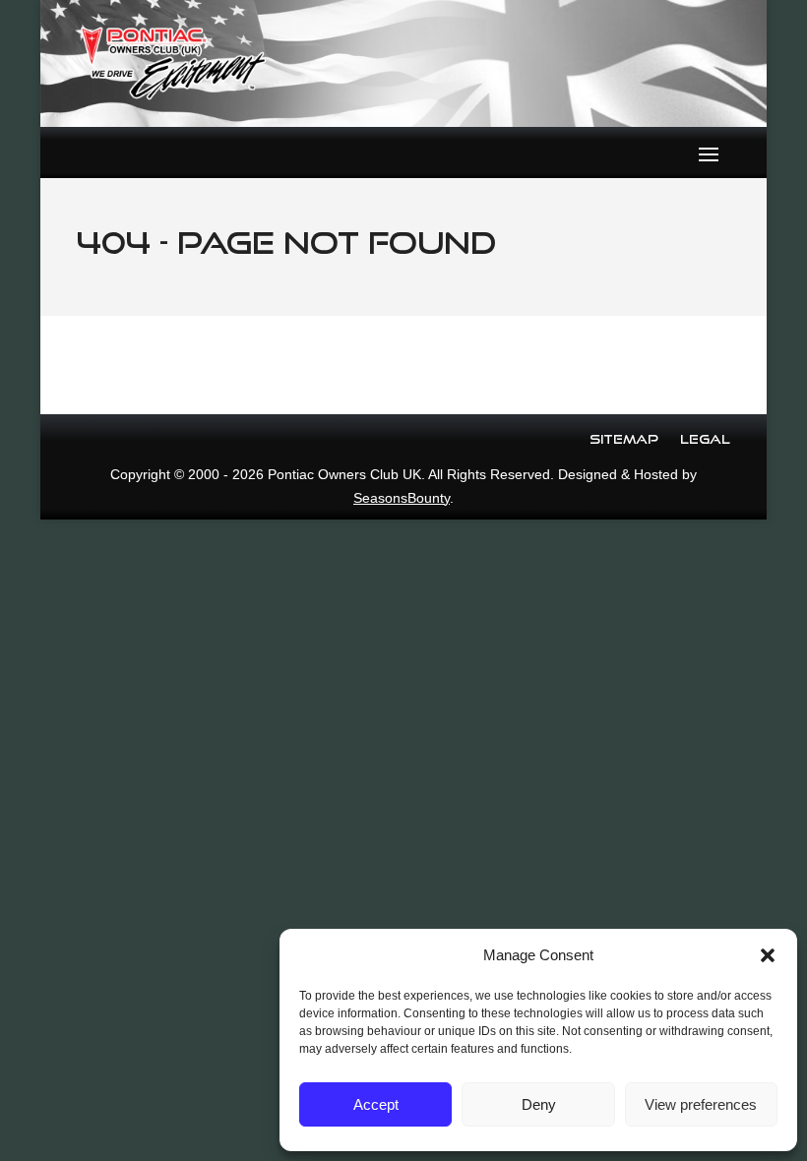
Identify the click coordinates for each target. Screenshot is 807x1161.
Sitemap (624, 439)
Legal (705, 439)
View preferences (701, 1104)
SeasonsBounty (401, 498)
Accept (376, 1104)
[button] (767, 955)
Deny (539, 1104)
